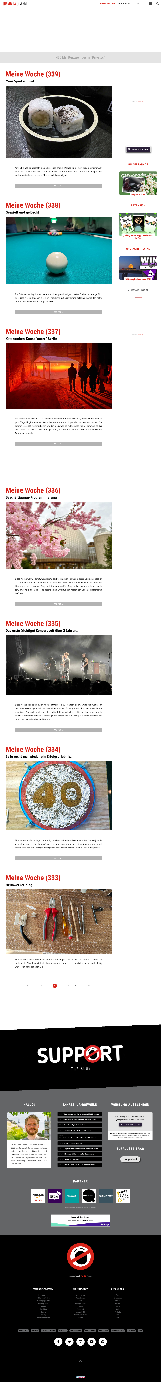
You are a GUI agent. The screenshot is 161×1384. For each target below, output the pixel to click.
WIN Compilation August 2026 (138, 279)
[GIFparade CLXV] (138, 183)
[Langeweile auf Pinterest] (102, 1341)
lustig (43, 1315)
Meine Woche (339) (33, 74)
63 (89, 986)
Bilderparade (138, 164)
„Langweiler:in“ (122, 1120)
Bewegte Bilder (80, 1303)
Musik (117, 1301)
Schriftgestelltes (80, 1315)
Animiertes (80, 1295)
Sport (118, 1306)
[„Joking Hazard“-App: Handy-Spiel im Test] (138, 224)
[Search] (157, 3)
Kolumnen (118, 1298)
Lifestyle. (138, 3)
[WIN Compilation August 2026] (138, 268)
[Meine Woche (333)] (59, 921)
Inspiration (80, 1289)
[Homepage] (17, 3)
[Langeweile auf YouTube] (91, 1341)
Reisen (117, 1303)
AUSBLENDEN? (83, 1001)
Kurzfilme (43, 1309)
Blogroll (23, 1330)
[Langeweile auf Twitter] (69, 1341)
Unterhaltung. (108, 3)
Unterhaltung (43, 1289)
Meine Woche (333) (33, 878)
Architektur (80, 1298)
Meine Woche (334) (33, 749)
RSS (140, 1330)
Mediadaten (75, 1330)
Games (43, 1312)
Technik (118, 1312)
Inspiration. (124, 3)
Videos (80, 1317)
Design (80, 1306)
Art (80, 1301)
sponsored (90, 1330)
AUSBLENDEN (83, 44)
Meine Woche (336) (33, 490)
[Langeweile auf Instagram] (80, 1341)
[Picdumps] (106, 1196)
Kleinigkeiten (43, 1303)
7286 (84, 1275)
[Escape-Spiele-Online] (123, 1196)
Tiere (118, 1315)
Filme (43, 1306)
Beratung (103, 1330)
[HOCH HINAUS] (80, 1361)
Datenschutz (118, 1330)
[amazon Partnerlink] (38, 1196)
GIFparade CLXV (138, 194)
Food (118, 1295)
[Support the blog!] (80, 1057)
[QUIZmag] (89, 1196)
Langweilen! (130, 1159)
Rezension (138, 205)
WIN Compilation (138, 249)
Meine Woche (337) (33, 331)
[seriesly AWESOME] (55, 1196)
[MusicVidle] (72, 1196)
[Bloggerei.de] (80, 1377)
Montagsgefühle (43, 1301)
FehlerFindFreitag (43, 1298)
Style (118, 1309)
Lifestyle (117, 1289)
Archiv (35, 1330)
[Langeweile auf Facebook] (58, 1341)
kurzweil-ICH (80, 1312)
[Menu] (150, 3)
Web (117, 1317)
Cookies (131, 1330)
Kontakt (63, 1330)
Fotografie (81, 1309)
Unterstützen (48, 1330)
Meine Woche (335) (33, 623)
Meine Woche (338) (33, 205)
